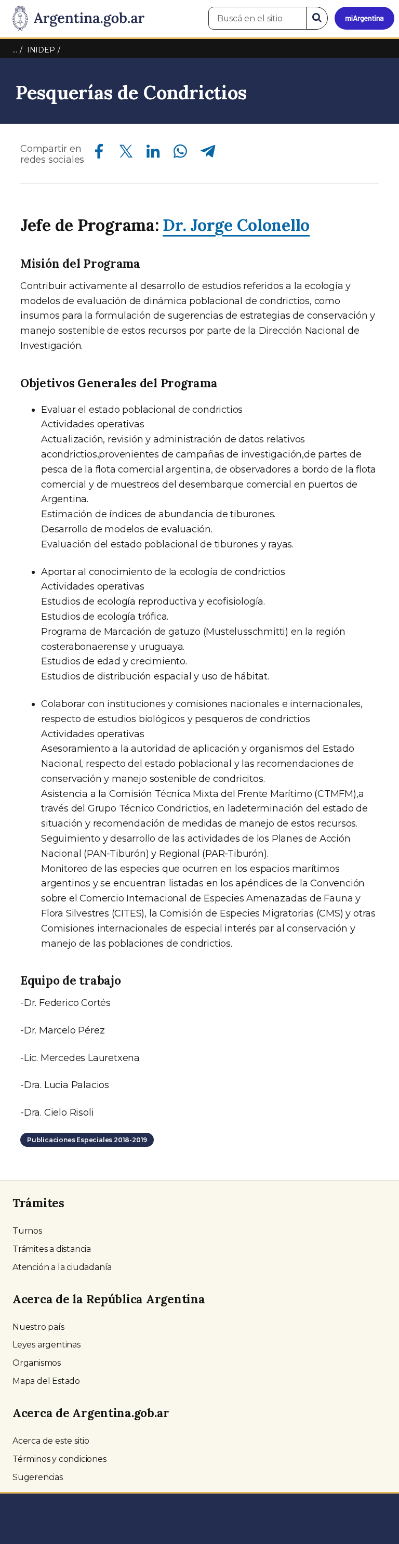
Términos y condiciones (59, 1459)
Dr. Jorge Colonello (236, 224)
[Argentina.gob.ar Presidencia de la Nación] (74, 18)
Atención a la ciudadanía (62, 1267)
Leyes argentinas (46, 1345)
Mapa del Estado (46, 1381)
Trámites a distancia (51, 1249)
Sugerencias (37, 1477)
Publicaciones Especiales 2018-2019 (87, 1140)
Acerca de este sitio (50, 1441)
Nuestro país (38, 1327)
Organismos (36, 1363)
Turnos (27, 1231)
